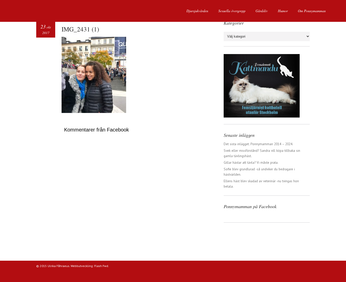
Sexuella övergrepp (231, 10)
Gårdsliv (262, 10)
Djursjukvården (197, 10)
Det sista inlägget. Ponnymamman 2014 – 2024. (258, 144)
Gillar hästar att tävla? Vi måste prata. (251, 162)
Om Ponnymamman (312, 10)
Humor (283, 10)
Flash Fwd (101, 266)
